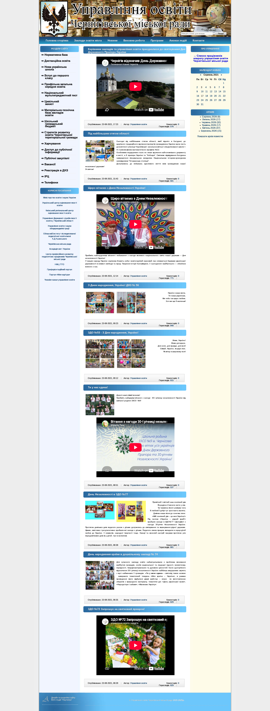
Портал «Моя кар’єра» (59, 275)
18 (206, 96)
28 (220, 100)
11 (206, 91)
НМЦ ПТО (59, 264)
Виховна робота (134, 40)
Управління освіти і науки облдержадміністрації (59, 227)
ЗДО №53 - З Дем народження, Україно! (113, 332)
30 (198, 104)
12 (211, 91)
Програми (157, 40)
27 (215, 100)
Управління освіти (138, 124)
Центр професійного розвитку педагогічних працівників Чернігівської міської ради (59, 256)
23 (198, 100)
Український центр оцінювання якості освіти (59, 204)
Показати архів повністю (210, 136)
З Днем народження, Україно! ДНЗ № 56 (113, 285)
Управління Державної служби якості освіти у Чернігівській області (59, 219)
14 (220, 91)
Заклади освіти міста (88, 40)
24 (202, 100)
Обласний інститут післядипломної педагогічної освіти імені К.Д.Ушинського (59, 236)
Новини (113, 40)
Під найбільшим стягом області (108, 133)
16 (198, 96)
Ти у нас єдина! (98, 387)
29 (224, 100)
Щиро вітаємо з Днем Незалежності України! (116, 187)
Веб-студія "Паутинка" (61, 700)
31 (202, 104)
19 (211, 96)
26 (211, 100)
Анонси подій (178, 40)
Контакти (198, 40)
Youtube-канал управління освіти (59, 280)
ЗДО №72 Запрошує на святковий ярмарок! (116, 609)
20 (215, 96)
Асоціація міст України (59, 249)
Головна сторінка (57, 40)
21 (220, 96)
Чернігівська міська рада (59, 244)
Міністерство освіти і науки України (59, 197)
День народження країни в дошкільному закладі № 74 (123, 554)
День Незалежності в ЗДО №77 (108, 494)
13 (215, 91)
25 (206, 100)
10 (202, 91)
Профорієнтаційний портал (59, 269)
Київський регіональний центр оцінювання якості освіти (59, 211)
